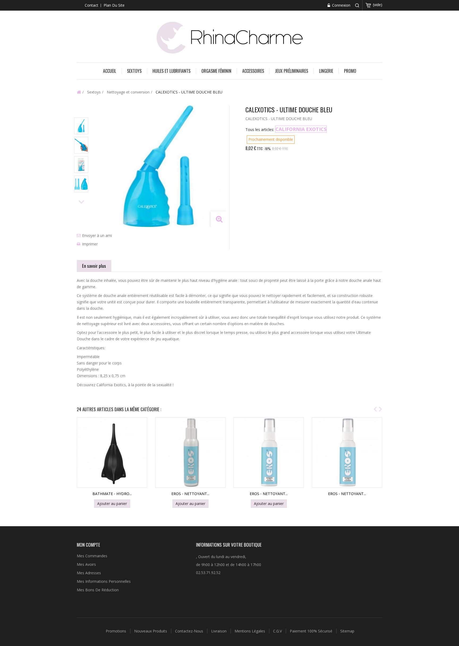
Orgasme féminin (216, 71)
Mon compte (88, 544)
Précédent (81, 110)
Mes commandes (92, 555)
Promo (350, 71)
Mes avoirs (86, 564)
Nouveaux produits (151, 631)
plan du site (114, 5)
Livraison (219, 631)
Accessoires (253, 71)
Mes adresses (89, 572)
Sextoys (134, 71)
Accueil (109, 71)
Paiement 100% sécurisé (311, 631)
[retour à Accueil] (79, 92)
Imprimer (90, 243)
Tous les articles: (259, 129)
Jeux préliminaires (291, 71)
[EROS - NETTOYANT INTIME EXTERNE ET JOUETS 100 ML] (190, 452)
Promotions (116, 631)
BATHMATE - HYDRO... (112, 493)
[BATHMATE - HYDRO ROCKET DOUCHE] (112, 452)
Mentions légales (250, 631)
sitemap (347, 631)
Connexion (340, 5)
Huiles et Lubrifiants (171, 71)
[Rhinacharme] (229, 37)
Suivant (81, 202)
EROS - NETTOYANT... (190, 493)
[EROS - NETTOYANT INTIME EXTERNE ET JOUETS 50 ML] (269, 452)
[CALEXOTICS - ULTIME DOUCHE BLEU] (81, 125)
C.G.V (278, 631)
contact (91, 5)
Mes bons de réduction (98, 589)
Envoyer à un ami (97, 235)
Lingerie (326, 71)
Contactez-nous (189, 631)
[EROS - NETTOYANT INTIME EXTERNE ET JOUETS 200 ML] (347, 452)
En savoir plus (94, 265)
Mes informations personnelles (104, 581)
